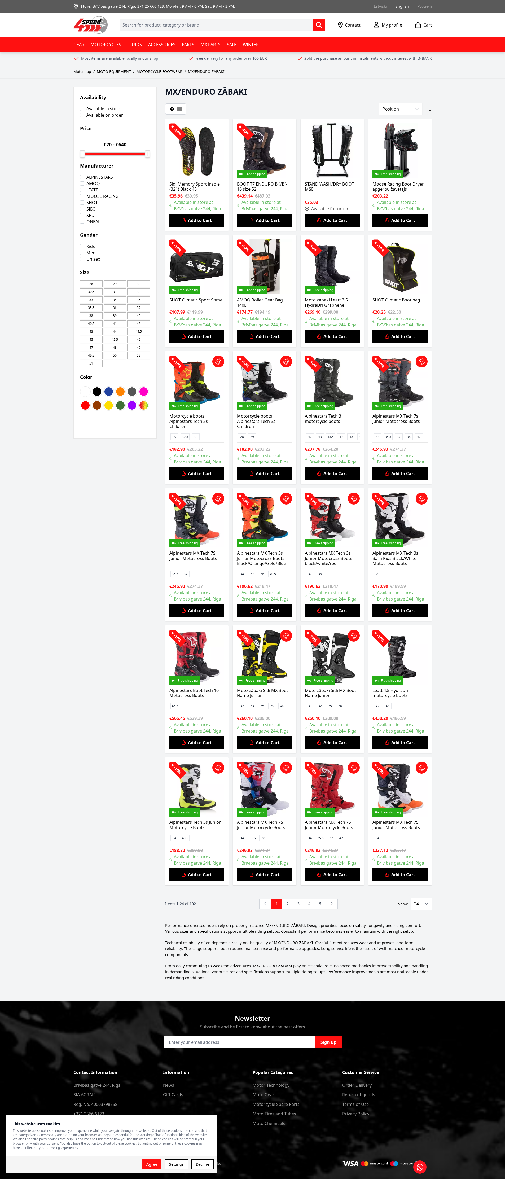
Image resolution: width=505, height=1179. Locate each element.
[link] (265, 904)
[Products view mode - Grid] (172, 109)
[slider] (82, 154)
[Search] (319, 25)
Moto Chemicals (269, 1123)
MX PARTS (211, 44)
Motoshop (82, 71)
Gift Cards (173, 1095)
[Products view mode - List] (179, 109)
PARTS (188, 44)
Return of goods (358, 1095)
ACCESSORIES (161, 44)
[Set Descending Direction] (428, 109)
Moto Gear (263, 1095)
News (168, 1085)
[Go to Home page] (90, 25)
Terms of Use (355, 1104)
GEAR (78, 44)
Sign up (328, 1042)
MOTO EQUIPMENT (114, 71)
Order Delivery (357, 1085)
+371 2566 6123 (88, 1114)
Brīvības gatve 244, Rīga (114, 6)
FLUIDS (135, 44)
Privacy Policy (355, 1114)
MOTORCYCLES (106, 44)
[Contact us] (420, 1167)
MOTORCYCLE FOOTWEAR (159, 71)
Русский (425, 6)
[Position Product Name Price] (400, 109)
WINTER (251, 44)
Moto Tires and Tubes (274, 1114)
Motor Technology (271, 1085)
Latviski (380, 6)
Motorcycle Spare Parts (276, 1104)
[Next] (332, 904)
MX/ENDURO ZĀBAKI (206, 71)
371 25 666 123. (151, 6)
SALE (231, 44)
